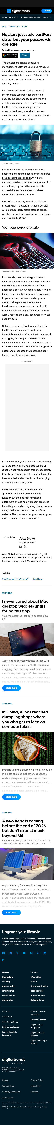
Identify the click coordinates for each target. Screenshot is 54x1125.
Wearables (36, 977)
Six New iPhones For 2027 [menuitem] (30, 17)
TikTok (31, 953)
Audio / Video (8, 986)
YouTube (24, 953)
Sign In (47, 10)
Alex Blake (8, 50)
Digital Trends (15, 14)
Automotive (7, 1000)
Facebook (3, 953)
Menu (3, 10)
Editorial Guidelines (10, 1027)
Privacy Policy (37, 1080)
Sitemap (34, 1091)
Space (34, 981)
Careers (5, 1080)
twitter (25, 546)
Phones (5, 972)
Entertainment (9, 995)
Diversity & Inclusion (11, 1091)
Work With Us (8, 1086)
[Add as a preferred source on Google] (10, 55)
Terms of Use (7, 1097)
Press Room (36, 1086)
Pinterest (38, 953)
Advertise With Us (10, 1022)
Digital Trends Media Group (15, 1107)
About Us (6, 1011)
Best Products (37, 990)
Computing (7, 977)
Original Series (37, 1000)
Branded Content (38, 1019)
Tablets (34, 972)
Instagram (10, 953)
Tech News (37, 579)
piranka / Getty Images (10, 163)
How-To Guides (38, 995)
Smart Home (8, 990)
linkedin (20, 546)
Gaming (6, 981)
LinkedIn (45, 953)
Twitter (17, 953)
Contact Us (7, 1016)
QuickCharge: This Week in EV (15, 579)
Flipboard (3, 960)
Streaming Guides (39, 986)
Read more (11, 688)
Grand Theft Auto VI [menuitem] (10, 17)
